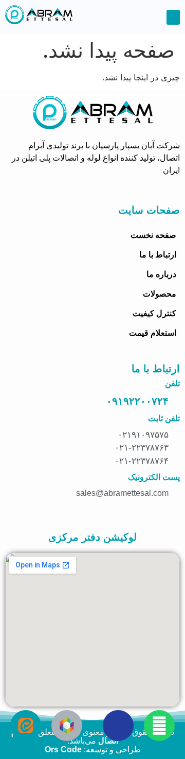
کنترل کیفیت (154, 313)
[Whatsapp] (159, 725)
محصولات (159, 293)
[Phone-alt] (118, 725)
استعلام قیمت (152, 333)
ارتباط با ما (157, 254)
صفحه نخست (153, 235)
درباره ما (161, 274)
